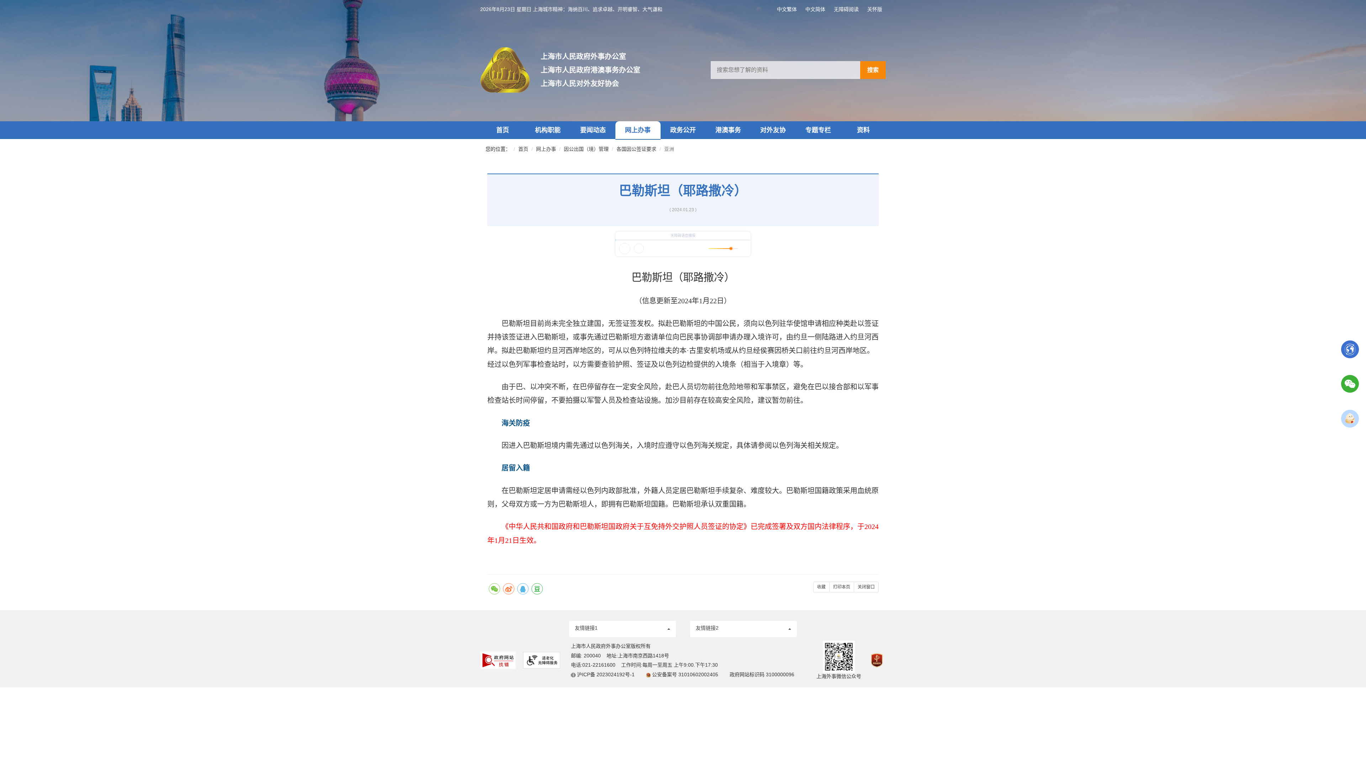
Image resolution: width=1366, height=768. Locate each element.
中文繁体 (787, 9)
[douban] (537, 588)
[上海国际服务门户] (1350, 349)
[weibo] (508, 588)
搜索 (873, 70)
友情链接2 (707, 628)
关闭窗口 (866, 587)
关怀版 (874, 9)
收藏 (821, 587)
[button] (622, 629)
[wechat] (494, 588)
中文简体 (815, 9)
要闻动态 (593, 130)
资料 (863, 130)
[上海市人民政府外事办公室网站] (510, 70)
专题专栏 (818, 130)
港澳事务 (728, 130)
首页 (502, 130)
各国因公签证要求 (636, 149)
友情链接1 (586, 628)
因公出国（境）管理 (586, 149)
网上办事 (638, 130)
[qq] (523, 588)
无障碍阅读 (846, 9)
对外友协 (773, 130)
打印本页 (841, 587)
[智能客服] (1350, 418)
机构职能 (548, 130)
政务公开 (683, 130)
